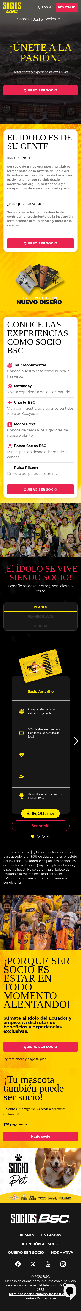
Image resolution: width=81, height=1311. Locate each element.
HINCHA (40, 626)
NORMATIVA (62, 1253)
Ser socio (40, 826)
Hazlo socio (40, 1136)
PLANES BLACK (41, 616)
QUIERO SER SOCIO (40, 90)
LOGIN (46, 7)
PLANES (40, 607)
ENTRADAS (51, 1235)
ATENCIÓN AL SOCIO (41, 1244)
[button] (76, 741)
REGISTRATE (66, 7)
